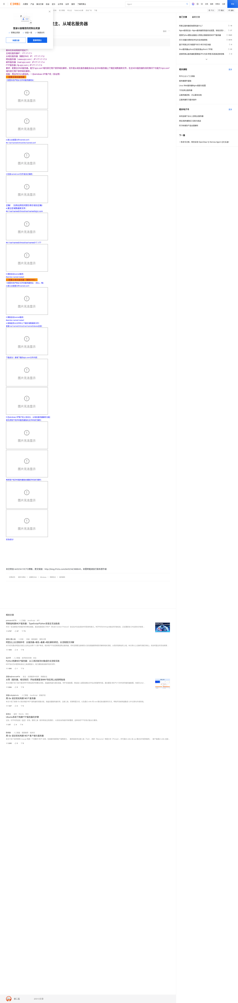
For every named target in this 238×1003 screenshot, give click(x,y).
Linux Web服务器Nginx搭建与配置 (192, 85)
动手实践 (53, 10)
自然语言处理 (26, 658)
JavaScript (31, 620)
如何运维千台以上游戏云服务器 (191, 116)
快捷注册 (16, 40)
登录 (232, 4)
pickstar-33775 (11, 620)
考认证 (69, 10)
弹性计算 (42, 639)
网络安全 (44, 676)
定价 (53, 4)
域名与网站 (22, 577)
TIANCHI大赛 (78, 10)
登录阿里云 (37, 40)
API (38, 620)
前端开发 (42, 695)
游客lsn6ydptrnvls (12, 695)
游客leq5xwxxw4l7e (13, 676)
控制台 (217, 4)
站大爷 (8, 658)
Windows (43, 577)
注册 (223, 4)
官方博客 (62, 10)
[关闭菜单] (4, 4)
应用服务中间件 (33, 676)
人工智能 (22, 620)
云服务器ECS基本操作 (187, 99)
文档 (206, 4)
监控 (15, 714)
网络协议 (53, 577)
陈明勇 (8, 732)
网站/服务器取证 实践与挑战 (190, 120)
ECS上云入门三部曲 (187, 76)
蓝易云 (8, 714)
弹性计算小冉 (11, 639)
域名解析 (62, 577)
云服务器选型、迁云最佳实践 (190, 95)
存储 (28, 639)
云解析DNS (33, 577)
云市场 (60, 4)
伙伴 (67, 4)
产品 (32, 4)
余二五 (17, 999)
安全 (34, 658)
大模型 (25, 4)
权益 (47, 4)
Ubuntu (21, 714)
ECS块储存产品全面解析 (188, 125)
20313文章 (39, 998)
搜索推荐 (25, 732)
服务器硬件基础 (185, 80)
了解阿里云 (81, 4)
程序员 (32, 732)
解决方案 (39, 4)
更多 (230, 69)
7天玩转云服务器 (185, 90)
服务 (73, 4)
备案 (211, 4)
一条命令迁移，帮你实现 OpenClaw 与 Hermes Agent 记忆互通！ (204, 142)
